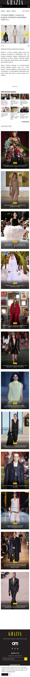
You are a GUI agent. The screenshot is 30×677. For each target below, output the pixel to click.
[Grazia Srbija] (15, 634)
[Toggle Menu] (1, 6)
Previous (2, 34)
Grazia (3, 11)
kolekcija (15, 86)
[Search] (29, 6)
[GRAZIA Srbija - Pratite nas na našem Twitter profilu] (15, 648)
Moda (8, 11)
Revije (14, 11)
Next (27, 34)
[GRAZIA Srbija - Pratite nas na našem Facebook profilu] (12, 648)
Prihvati (5, 674)
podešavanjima (11, 671)
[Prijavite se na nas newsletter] (25, 658)
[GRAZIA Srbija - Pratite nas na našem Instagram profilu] (17, 648)
